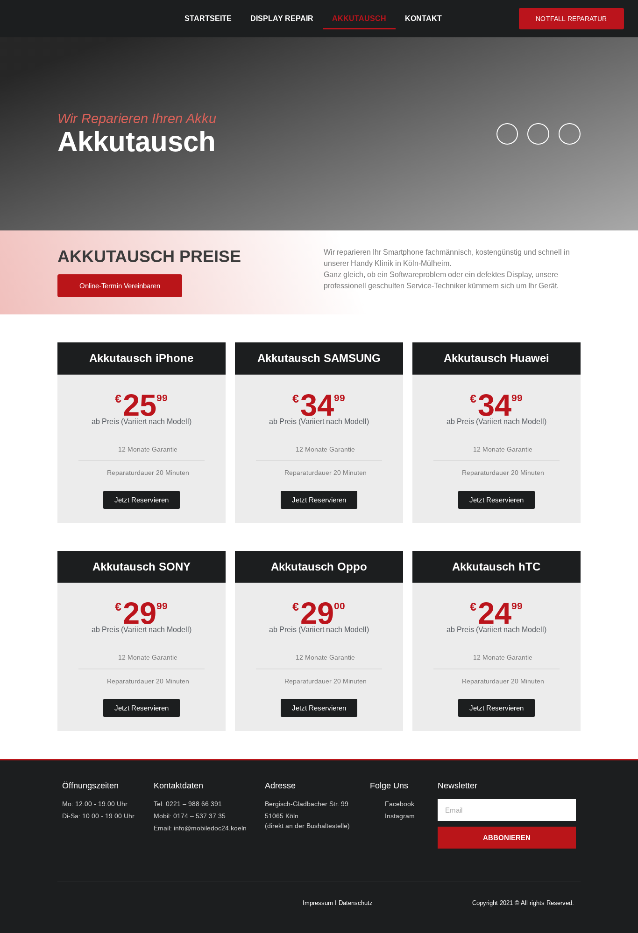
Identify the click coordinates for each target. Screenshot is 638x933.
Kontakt (423, 18)
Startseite (208, 18)
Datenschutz (356, 902)
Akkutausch (359, 18)
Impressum (318, 902)
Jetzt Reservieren (141, 500)
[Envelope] (570, 134)
